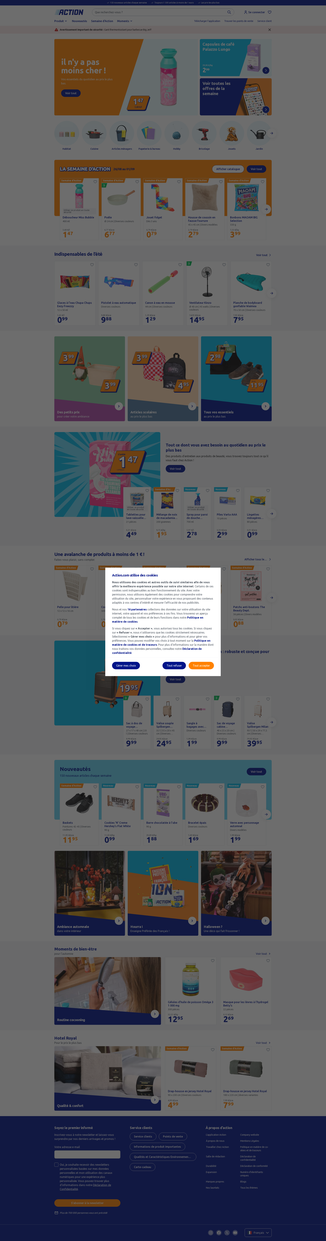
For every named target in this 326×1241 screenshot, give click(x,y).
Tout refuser (174, 665)
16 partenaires (137, 609)
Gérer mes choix (126, 665)
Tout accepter (201, 665)
